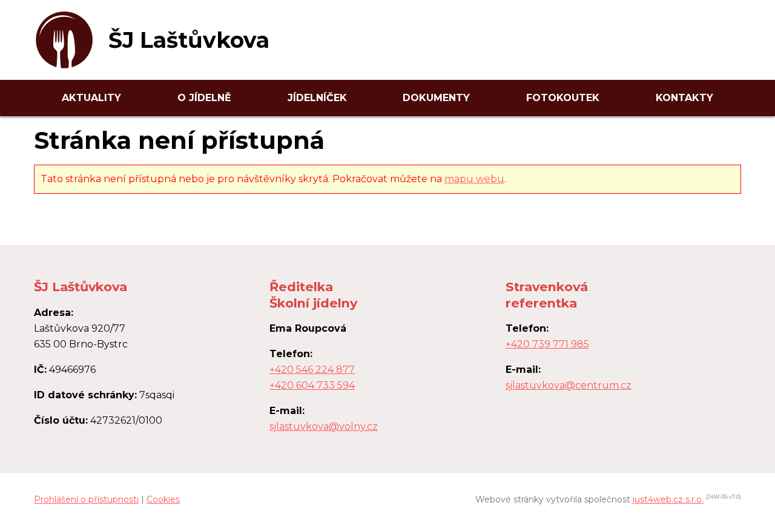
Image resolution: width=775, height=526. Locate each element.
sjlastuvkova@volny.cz (323, 426)
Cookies (163, 499)
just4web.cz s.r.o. (668, 499)
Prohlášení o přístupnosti (86, 499)
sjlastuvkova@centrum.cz (569, 385)
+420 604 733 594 (312, 385)
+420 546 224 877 (312, 369)
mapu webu (474, 179)
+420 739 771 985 (547, 344)
